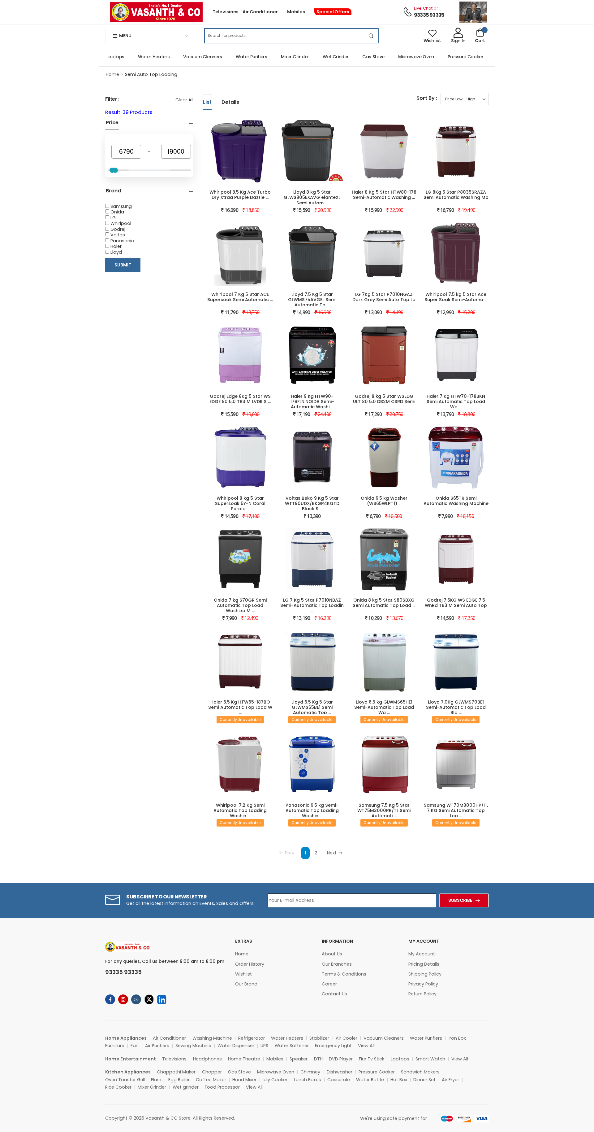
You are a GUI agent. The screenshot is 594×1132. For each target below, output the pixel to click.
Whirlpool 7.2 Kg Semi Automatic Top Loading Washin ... (240, 810)
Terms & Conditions (344, 974)
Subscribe (460, 900)
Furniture (114, 1045)
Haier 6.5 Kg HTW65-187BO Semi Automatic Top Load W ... (240, 707)
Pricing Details (423, 964)
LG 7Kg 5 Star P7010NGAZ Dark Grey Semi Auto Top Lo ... (383, 299)
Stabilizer (319, 1038)
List (207, 102)
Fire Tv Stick (371, 1059)
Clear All (184, 100)
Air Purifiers (157, 1045)
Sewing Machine (193, 1045)
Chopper (212, 1072)
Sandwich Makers (420, 1072)
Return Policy (422, 994)
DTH (318, 1059)
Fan (135, 1045)
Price (112, 123)
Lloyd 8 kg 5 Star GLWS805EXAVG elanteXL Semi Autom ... (312, 197)
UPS (264, 1045)
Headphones (207, 1059)
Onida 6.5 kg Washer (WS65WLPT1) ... (384, 501)
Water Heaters (138, 57)
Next (332, 853)
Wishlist (243, 974)
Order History (249, 964)
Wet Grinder (320, 57)
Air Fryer (450, 1079)
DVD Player (341, 1059)
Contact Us (334, 994)
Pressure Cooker (450, 57)
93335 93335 (429, 15)
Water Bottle (370, 1079)
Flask (156, 1079)
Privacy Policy (423, 984)
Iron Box (457, 1038)
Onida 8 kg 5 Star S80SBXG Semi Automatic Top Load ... (384, 602)
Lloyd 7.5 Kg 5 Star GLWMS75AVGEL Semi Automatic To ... (312, 299)
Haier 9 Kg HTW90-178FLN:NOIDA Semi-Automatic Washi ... (312, 401)
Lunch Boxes (307, 1079)
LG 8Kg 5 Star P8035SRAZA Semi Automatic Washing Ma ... (456, 197)
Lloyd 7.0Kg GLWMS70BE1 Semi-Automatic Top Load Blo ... (456, 707)
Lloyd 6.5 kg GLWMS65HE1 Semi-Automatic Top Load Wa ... (384, 707)
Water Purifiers (236, 57)
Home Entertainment (130, 1059)
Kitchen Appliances (128, 1072)
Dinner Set (424, 1079)
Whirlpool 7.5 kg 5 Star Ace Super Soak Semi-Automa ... (455, 297)
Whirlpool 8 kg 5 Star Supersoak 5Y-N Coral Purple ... (240, 503)
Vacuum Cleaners (187, 57)
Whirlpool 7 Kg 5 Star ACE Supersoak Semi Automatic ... (240, 297)
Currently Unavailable (240, 719)
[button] (149, 36)
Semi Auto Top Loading (151, 74)
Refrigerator (251, 1038)
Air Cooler (346, 1038)
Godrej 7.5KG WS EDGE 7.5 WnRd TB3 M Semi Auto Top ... (456, 605)
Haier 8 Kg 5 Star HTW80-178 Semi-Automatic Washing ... (384, 194)
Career (329, 984)
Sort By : (426, 98)
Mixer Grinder (279, 57)
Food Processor (222, 1087)
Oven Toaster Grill (125, 1079)
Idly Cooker (275, 1079)
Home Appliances (126, 1038)
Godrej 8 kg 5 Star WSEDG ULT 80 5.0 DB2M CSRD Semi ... (384, 401)
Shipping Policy (424, 974)
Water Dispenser (235, 1045)
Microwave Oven (401, 57)
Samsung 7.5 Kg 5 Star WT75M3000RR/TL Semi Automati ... (384, 810)
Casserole (338, 1079)
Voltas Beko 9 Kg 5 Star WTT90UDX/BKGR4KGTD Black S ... (312, 503)
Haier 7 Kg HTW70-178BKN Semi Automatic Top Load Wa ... (456, 401)
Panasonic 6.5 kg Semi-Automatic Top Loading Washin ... (312, 810)
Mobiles (296, 12)
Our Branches (337, 964)
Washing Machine (212, 1038)
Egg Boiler (179, 1079)
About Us (332, 954)
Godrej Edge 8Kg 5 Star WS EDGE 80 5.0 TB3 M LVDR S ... (240, 399)
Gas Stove (358, 57)
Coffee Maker (211, 1079)
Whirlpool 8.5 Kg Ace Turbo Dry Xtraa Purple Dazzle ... (240, 194)
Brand (113, 191)
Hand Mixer (244, 1079)
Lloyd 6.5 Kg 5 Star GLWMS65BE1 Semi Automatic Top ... (312, 707)
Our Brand (246, 984)
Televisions (226, 12)
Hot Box (398, 1079)
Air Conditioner (260, 12)
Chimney (310, 1072)
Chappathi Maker (176, 1072)
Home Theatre (244, 1059)
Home (112, 74)
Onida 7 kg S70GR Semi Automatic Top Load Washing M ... (240, 605)
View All (366, 1045)
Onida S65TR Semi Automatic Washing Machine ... (456, 503)
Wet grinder (186, 1087)
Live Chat (423, 8)
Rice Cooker (118, 1087)
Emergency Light (333, 1045)
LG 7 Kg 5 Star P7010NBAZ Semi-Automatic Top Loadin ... (312, 605)
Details (230, 102)
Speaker (299, 1059)
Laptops (400, 1059)
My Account (421, 954)
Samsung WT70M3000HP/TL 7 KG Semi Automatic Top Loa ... (456, 810)
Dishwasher (339, 1072)
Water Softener (292, 1045)
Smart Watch (430, 1059)
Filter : (112, 99)
